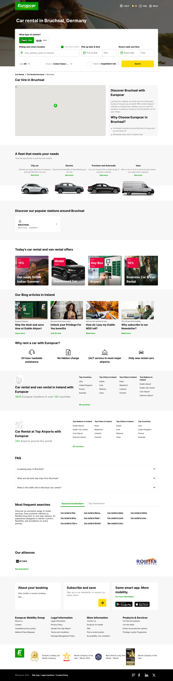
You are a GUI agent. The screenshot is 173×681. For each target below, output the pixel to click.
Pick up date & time (90, 47)
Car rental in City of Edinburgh (69, 523)
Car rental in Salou (115, 513)
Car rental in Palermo (92, 518)
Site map (36, 675)
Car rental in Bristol (92, 523)
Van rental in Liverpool (116, 523)
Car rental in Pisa (68, 513)
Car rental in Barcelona (92, 513)
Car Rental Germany (35, 74)
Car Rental (19, 74)
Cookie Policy (62, 675)
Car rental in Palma (139, 513)
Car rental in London (116, 518)
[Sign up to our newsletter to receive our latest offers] (102, 603)
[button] (55, 106)
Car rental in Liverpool (139, 518)
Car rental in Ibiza (68, 518)
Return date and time (129, 47)
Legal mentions (47, 675)
